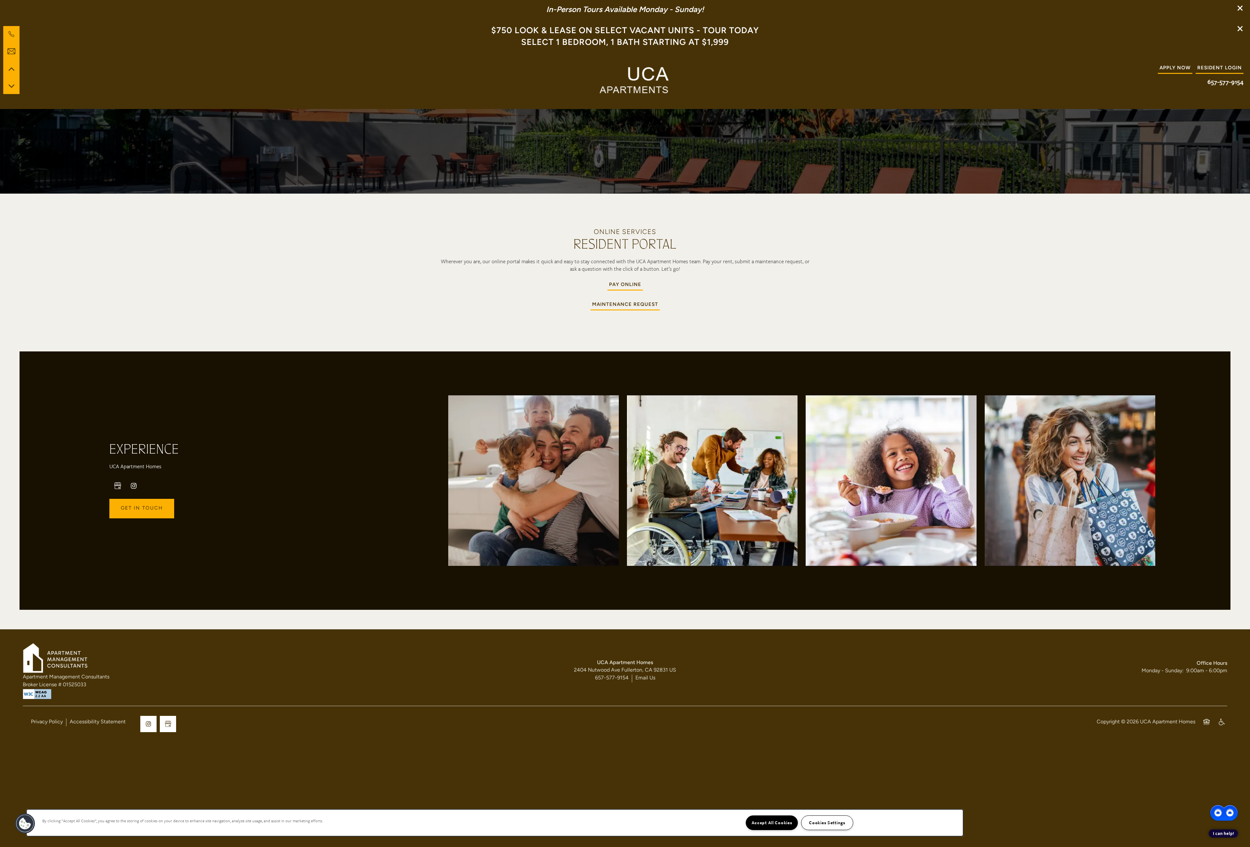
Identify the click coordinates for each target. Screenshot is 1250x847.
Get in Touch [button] (142, 508)
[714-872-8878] (11, 34)
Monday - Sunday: (1163, 671)
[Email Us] (11, 51)
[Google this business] (117, 486)
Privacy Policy (47, 722)
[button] (1240, 8)
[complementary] (1223, 789)
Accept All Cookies (772, 822)
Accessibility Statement (98, 722)
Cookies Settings (827, 822)
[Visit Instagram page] (134, 486)
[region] (495, 823)
